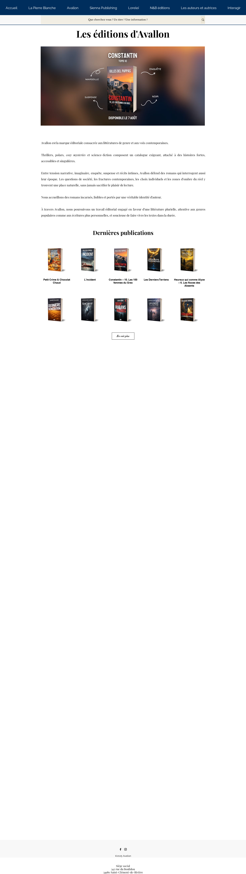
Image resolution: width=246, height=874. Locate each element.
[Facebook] (120, 849)
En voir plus (123, 336)
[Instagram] (125, 849)
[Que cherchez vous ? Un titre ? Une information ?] (203, 19)
